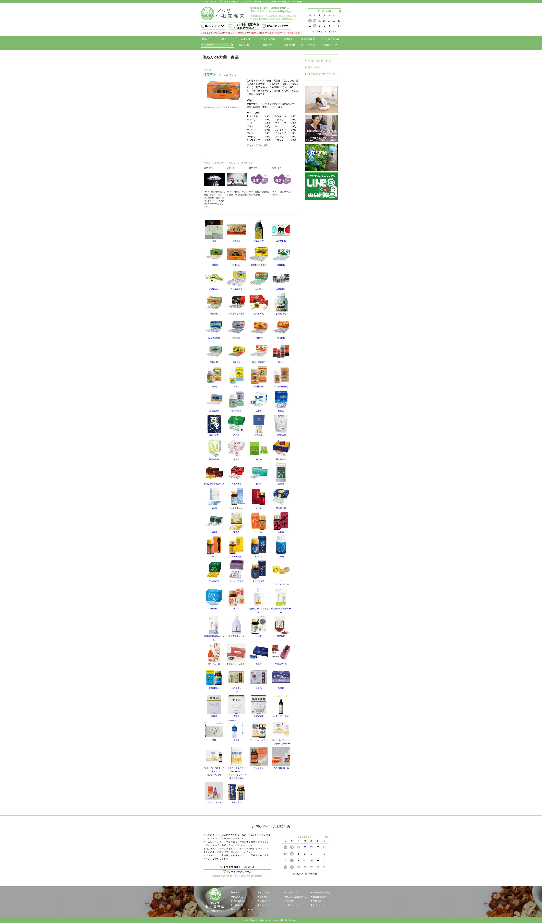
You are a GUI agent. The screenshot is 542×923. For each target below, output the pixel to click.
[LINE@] (321, 186)
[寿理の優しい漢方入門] (321, 128)
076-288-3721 (215, 26)
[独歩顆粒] (223, 90)
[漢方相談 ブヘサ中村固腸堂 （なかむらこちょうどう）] (222, 13)
